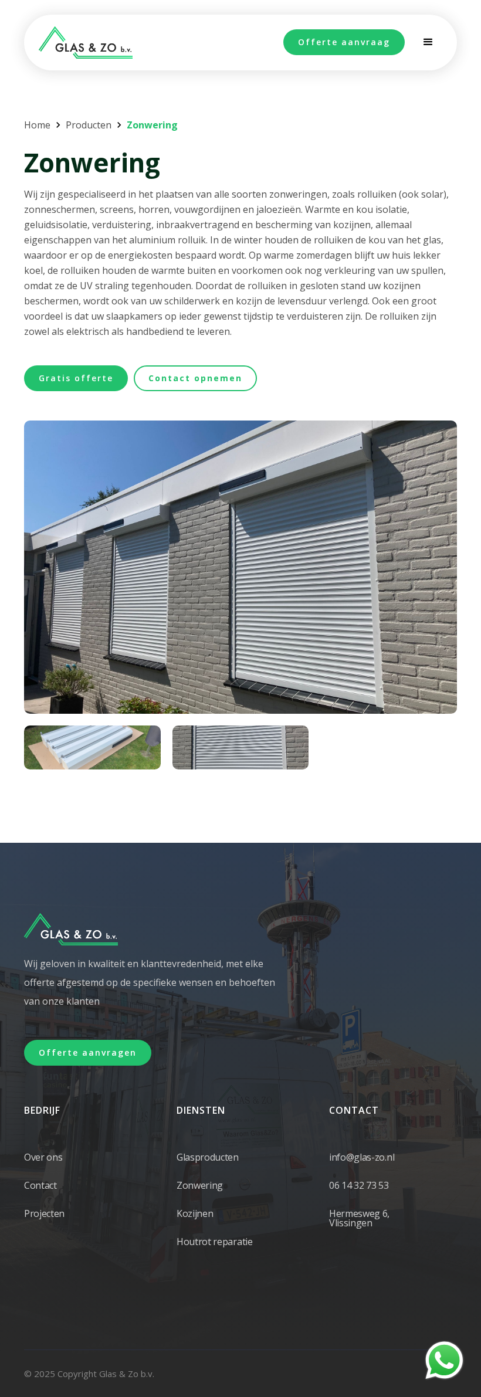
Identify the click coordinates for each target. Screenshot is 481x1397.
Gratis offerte (76, 378)
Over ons (43, 1157)
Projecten (44, 1213)
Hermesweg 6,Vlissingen (359, 1218)
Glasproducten (208, 1157)
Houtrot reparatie (215, 1241)
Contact (40, 1185)
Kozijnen (195, 1213)
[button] (428, 42)
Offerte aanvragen (88, 1052)
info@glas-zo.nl (361, 1157)
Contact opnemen (195, 378)
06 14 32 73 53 (359, 1185)
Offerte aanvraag (344, 42)
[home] (86, 42)
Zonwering (200, 1185)
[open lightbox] (240, 567)
